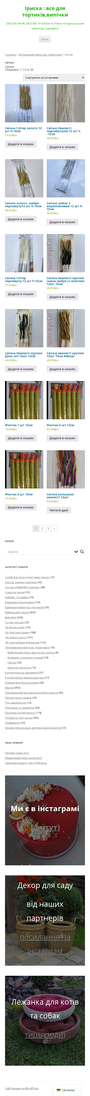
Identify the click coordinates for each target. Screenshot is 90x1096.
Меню (45, 39)
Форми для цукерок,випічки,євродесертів (33, 728)
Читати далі (59, 510)
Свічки (12, 662)
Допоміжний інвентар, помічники (40, 54)
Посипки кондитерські (20, 713)
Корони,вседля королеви (22, 682)
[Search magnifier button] (82, 552)
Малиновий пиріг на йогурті (23, 758)
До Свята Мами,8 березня (22, 642)
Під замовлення (15, 703)
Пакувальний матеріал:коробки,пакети (31, 692)
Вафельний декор (17, 612)
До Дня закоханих (17, 632)
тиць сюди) (45, 1034)
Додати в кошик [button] (21, 144)
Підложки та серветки (19, 708)
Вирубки (10, 617)
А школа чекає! (15, 592)
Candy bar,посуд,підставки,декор (27, 577)
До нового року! (15, 637)
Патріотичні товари (18, 698)
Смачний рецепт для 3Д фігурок (26, 763)
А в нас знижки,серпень (21, 582)
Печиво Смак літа (16, 753)
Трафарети (12, 723)
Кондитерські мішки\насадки (24, 677)
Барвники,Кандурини (19, 602)
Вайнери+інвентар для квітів (24, 607)
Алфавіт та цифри (16, 597)
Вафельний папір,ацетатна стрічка (31, 652)
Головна (10, 54)
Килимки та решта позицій (25, 657)
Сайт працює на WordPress (22, 1088)
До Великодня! (14, 627)
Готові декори (14, 622)
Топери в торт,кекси (18, 718)
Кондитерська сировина (21, 672)
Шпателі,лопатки (19, 667)
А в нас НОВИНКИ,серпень (22, 587)
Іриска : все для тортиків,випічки (45, 11)
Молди (9, 687)
